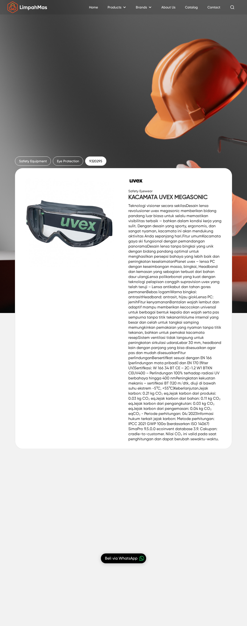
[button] (117, 7)
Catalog (191, 7)
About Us (168, 7)
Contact (213, 7)
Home (93, 7)
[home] (27, 7)
